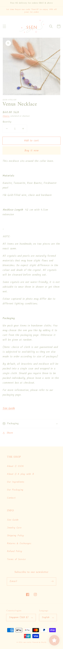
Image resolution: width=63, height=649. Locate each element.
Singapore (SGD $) (19, 617)
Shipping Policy (15, 536)
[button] (4, 26)
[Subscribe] (52, 581)
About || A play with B (20, 474)
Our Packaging (15, 490)
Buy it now (31, 151)
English (46, 617)
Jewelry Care (14, 528)
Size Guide (9, 408)
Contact (11, 498)
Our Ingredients (15, 482)
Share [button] (10, 433)
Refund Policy (14, 551)
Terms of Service (16, 559)
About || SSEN (15, 466)
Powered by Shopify (39, 642)
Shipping (6, 116)
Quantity (7, 122)
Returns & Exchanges (19, 543)
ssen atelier (27, 642)
